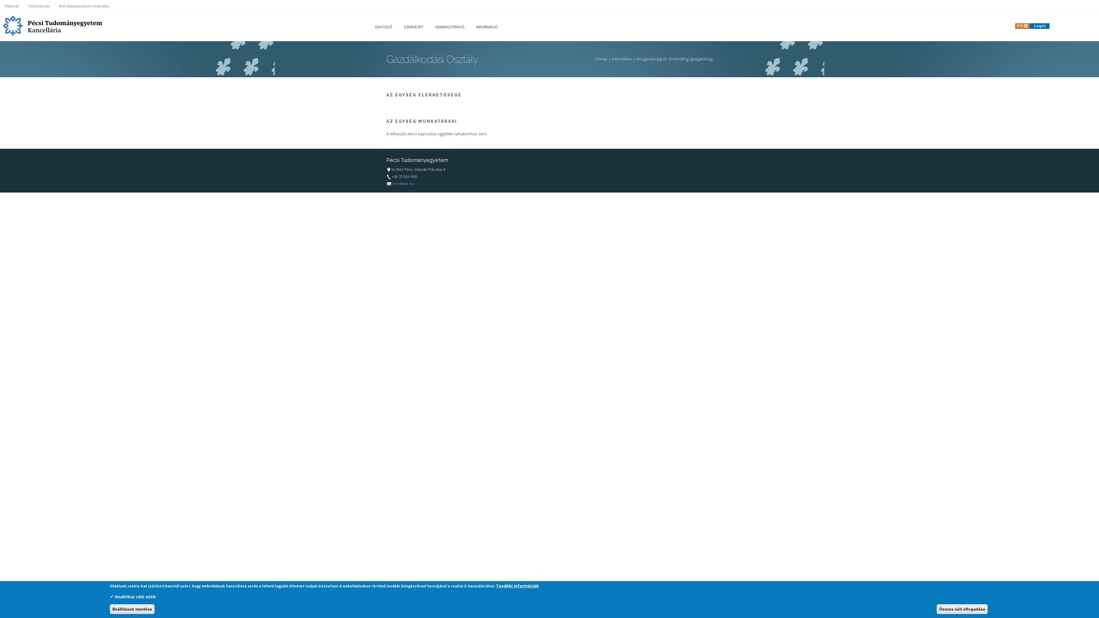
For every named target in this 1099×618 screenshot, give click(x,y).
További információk (517, 586)
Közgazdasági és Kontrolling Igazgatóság (674, 59)
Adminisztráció (449, 26)
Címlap (601, 59)
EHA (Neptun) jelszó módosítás (84, 6)
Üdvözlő (383, 26)
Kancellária (622, 59)
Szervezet (413, 26)
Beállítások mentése (132, 609)
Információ (487, 26)
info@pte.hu (403, 183)
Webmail (12, 6)
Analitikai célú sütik (135, 596)
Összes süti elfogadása (962, 609)
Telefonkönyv (39, 6)
